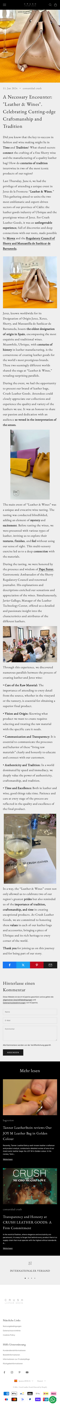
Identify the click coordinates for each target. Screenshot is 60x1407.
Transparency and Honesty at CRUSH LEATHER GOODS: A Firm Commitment (27, 1222)
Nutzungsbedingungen (12, 1326)
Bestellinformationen (11, 1355)
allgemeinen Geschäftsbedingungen (17, 1000)
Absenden (13, 1052)
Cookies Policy (9, 1335)
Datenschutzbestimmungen (14, 1003)
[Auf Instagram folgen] (11, 1372)
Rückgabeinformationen (13, 1363)
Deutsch (40, 1381)
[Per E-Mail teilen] (50, 965)
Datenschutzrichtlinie (12, 1330)
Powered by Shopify (40, 1387)
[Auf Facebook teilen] (9, 965)
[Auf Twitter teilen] (23, 965)
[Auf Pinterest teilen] (37, 965)
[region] (30, 1267)
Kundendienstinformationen (14, 1350)
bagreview (8, 1120)
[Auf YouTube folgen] (27, 1372)
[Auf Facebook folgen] (4, 1372)
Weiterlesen (8, 1159)
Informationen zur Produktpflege (16, 1359)
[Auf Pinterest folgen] (19, 1372)
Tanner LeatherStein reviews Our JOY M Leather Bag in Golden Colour (27, 1133)
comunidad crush (32, 88)
